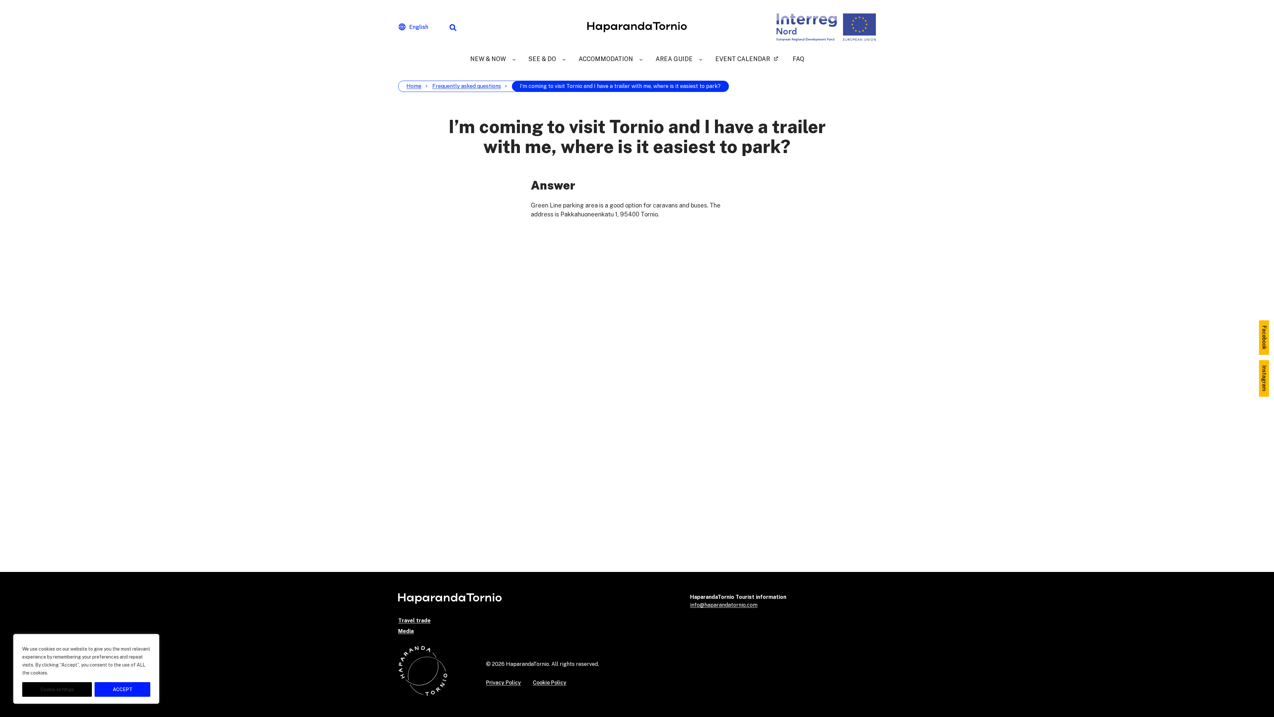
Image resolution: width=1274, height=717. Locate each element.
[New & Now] (514, 59)
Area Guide (674, 58)
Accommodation (606, 58)
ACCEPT (122, 689)
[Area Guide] (701, 59)
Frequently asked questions (466, 86)
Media (406, 631)
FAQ (798, 58)
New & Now (488, 58)
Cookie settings (57, 689)
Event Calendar (742, 58)
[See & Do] (564, 59)
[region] (86, 669)
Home (413, 86)
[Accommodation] (641, 59)
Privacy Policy (503, 682)
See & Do (542, 58)
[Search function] (453, 27)
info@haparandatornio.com (723, 605)
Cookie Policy (549, 682)
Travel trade (414, 620)
